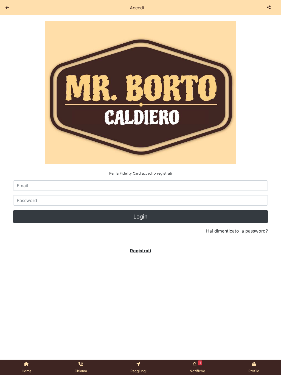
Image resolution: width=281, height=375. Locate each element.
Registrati (140, 250)
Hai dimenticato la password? (237, 231)
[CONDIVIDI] (269, 7)
